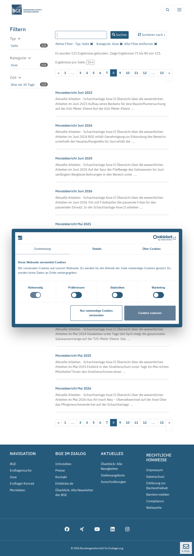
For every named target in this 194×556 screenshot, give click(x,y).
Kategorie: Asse (107, 44)
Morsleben (17, 490)
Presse (60, 470)
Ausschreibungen (113, 482)
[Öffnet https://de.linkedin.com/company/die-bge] (112, 529)
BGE (13, 464)
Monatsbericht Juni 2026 (73, 191)
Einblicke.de (64, 483)
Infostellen (63, 464)
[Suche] (167, 10)
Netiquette (154, 508)
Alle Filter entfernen (138, 44)
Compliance (155, 501)
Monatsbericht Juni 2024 (73, 125)
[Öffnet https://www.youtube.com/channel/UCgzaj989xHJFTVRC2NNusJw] (97, 529)
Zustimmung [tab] (42, 248)
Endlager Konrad (22, 483)
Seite (14, 46)
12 (145, 73)
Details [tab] (97, 248)
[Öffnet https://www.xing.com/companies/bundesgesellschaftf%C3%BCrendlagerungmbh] (82, 529)
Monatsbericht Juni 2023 (73, 93)
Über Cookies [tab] (151, 248)
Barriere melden (157, 494)
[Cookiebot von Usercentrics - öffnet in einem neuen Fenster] (159, 238)
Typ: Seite (82, 44)
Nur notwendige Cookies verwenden (96, 313)
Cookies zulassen (150, 313)
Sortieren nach (152, 35)
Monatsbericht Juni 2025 (73, 158)
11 (136, 73)
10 (128, 73)
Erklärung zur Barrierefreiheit (157, 485)
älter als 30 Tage (22, 85)
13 (162, 73)
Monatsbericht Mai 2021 (73, 224)
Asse (14, 65)
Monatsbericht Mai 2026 (73, 388)
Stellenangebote (113, 475)
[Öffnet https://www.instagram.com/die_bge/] (127, 529)
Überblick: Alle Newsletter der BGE (74, 492)
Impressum (154, 470)
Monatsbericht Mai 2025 (73, 355)
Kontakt (61, 477)
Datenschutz (155, 477)
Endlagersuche (20, 470)
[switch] (76, 295)
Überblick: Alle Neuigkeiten (111, 466)
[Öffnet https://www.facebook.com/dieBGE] (67, 529)
